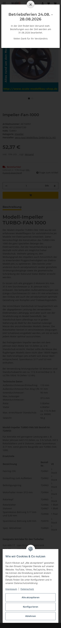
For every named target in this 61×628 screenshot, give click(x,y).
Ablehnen (30, 616)
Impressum (11, 589)
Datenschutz (27, 589)
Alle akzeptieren (31, 597)
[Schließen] (30, 4)
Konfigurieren (30, 606)
